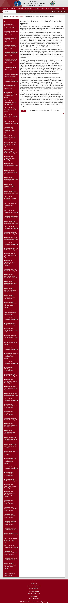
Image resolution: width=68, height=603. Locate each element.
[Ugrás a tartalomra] (2, 1)
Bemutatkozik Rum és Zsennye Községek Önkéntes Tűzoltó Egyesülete (10, 461)
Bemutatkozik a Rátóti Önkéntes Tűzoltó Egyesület (11, 233)
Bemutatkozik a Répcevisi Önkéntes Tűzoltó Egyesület (11, 249)
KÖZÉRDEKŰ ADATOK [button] (53, 8)
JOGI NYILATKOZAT (34, 588)
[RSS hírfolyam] (64, 11)
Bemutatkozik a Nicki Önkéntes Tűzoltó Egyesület (11, 480)
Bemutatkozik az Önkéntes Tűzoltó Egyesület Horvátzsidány (11, 179)
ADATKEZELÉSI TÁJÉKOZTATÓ (34, 586)
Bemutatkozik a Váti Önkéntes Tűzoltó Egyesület (11, 399)
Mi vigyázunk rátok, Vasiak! (16, 16)
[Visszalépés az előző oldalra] (63, 113)
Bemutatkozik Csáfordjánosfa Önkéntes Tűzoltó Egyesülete (10, 552)
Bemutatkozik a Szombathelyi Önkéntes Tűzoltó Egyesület (10, 515)
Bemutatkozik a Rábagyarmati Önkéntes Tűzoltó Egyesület (10, 312)
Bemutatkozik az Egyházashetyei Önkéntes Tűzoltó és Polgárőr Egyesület (10, 305)
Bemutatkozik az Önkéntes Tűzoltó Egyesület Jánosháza (11, 165)
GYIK (63, 8)
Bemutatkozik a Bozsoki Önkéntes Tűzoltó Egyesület (11, 394)
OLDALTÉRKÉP (34, 596)
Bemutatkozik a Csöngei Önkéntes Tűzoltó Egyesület (11, 227)
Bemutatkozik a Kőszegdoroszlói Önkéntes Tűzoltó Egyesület (10, 413)
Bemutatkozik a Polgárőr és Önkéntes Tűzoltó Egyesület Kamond (10, 540)
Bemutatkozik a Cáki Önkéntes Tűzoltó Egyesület (11, 80)
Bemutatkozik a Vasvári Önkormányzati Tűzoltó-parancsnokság (10, 67)
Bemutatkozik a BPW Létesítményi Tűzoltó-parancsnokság (9, 87)
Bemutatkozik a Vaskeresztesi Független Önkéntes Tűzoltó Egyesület (11, 276)
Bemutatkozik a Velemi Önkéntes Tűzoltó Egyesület (11, 318)
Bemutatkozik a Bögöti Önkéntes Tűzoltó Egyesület (11, 546)
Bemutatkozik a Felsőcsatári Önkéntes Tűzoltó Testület (9, 297)
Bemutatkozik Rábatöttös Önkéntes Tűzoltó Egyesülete (11, 205)
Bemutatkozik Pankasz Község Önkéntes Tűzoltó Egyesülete (10, 388)
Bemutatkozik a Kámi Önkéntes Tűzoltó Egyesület (11, 211)
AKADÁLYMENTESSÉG (34, 599)
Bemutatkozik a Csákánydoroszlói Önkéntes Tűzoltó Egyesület (11, 508)
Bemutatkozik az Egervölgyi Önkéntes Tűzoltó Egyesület (9, 501)
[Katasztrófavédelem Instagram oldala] (55, 11)
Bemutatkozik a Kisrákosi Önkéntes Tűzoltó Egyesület (11, 534)
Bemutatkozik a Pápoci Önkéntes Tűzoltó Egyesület (11, 122)
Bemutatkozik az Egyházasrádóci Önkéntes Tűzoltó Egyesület (10, 425)
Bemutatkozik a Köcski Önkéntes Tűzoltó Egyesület (11, 528)
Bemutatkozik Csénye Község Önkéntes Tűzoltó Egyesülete (10, 342)
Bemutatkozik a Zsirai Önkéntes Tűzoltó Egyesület (11, 222)
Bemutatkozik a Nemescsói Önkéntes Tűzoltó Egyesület (9, 474)
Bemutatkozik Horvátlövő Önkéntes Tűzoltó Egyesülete (11, 453)
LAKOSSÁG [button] (20, 8)
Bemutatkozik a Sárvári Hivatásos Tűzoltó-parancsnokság (10, 39)
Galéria (23, 111)
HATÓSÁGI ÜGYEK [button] (29, 8)
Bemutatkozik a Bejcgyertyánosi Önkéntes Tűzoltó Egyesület (10, 283)
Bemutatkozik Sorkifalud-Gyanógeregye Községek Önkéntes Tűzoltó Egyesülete (11, 356)
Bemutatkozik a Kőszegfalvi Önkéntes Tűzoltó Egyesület (9, 432)
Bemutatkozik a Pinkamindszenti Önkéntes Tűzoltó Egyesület (10, 116)
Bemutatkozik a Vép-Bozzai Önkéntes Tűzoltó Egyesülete (10, 109)
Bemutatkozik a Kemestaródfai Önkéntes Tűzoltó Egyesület (10, 486)
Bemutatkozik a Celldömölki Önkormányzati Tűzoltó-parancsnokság (11, 74)
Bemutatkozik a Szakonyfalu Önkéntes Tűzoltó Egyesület (9, 158)
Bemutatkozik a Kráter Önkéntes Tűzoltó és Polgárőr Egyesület (10, 522)
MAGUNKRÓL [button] (5, 8)
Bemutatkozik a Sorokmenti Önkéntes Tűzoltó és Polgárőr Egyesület (9, 494)
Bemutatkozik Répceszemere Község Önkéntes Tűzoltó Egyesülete (9, 263)
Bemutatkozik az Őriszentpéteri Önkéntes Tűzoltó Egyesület (10, 102)
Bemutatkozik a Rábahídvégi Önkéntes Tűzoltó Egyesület (9, 369)
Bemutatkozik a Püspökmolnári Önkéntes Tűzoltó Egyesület (10, 406)
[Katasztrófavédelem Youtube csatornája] (58, 11)
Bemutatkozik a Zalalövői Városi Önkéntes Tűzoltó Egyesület (10, 446)
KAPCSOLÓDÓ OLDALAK (34, 593)
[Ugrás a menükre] (1, 1)
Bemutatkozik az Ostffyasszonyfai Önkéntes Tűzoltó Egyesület (10, 381)
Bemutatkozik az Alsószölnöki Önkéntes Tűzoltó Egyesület (9, 137)
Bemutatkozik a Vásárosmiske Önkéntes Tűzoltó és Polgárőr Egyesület (10, 566)
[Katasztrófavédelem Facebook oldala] (52, 11)
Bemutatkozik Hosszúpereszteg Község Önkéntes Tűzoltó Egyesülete (10, 95)
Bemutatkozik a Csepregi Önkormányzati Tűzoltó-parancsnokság (10, 46)
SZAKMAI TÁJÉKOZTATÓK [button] (41, 8)
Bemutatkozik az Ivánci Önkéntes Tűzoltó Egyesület (11, 348)
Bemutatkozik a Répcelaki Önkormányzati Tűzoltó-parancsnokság (11, 53)
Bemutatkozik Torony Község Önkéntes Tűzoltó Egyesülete (10, 172)
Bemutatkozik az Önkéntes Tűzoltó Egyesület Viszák (11, 330)
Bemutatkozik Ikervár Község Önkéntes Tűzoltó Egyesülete (10, 144)
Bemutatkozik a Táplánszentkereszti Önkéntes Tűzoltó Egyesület (11, 151)
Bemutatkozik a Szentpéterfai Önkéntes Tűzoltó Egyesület (10, 290)
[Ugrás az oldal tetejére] (20, 21)
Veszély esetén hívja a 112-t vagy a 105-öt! (34, 11)
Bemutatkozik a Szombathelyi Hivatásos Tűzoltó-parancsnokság (10, 26)
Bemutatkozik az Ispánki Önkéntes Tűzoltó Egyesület (11, 467)
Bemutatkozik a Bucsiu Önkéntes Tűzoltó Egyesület (11, 336)
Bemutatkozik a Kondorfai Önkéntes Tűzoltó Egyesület (11, 216)
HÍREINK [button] (13, 8)
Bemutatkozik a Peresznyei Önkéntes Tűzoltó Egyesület (9, 573)
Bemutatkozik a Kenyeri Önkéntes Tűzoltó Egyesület (11, 192)
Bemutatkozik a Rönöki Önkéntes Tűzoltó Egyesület (11, 243)
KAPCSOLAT (34, 581)
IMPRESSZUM (34, 583)
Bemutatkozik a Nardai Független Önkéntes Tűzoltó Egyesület (11, 255)
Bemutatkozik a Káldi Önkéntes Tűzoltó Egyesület (11, 324)
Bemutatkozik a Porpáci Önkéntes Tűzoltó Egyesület (11, 558)
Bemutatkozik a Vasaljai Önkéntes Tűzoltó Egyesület (11, 270)
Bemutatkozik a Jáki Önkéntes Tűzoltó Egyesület (11, 375)
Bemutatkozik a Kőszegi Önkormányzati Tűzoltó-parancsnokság (10, 60)
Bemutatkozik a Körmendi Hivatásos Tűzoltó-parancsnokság (11, 32)
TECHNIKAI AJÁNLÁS (34, 591)
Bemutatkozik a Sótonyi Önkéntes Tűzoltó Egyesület (11, 419)
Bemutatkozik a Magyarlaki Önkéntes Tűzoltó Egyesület (9, 186)
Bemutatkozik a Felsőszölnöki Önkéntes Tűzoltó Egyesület (10, 198)
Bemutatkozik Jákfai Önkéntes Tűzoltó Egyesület (11, 362)
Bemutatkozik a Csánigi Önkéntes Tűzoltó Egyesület (11, 238)
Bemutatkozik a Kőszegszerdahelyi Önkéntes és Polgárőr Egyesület (9, 129)
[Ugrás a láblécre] (4, 1)
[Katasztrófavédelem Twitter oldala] (62, 11)
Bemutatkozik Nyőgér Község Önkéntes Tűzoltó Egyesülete (10, 439)
